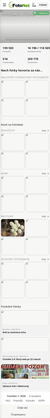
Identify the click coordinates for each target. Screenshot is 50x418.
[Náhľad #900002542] (37, 160)
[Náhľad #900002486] (37, 107)
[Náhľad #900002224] (13, 203)
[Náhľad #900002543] (13, 160)
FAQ (7, 400)
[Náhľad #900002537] (37, 89)
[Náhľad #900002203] (13, 289)
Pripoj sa (44, 13)
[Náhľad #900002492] (13, 89)
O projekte (35, 396)
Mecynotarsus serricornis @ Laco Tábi (27, 38)
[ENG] (34, 5)
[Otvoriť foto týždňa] (25, 26)
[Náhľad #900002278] (13, 271)
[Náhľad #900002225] (37, 271)
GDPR (41, 400)
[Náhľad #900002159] (37, 289)
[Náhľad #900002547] (13, 228)
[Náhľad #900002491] (13, 107)
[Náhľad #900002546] (37, 228)
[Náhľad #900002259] (37, 185)
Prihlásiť (43, 5)
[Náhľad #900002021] (37, 203)
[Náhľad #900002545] (13, 142)
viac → (45, 130)
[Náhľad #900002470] (37, 246)
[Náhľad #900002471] (13, 246)
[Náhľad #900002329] (13, 185)
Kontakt (30, 400)
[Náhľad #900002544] (37, 142)
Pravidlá (18, 400)
